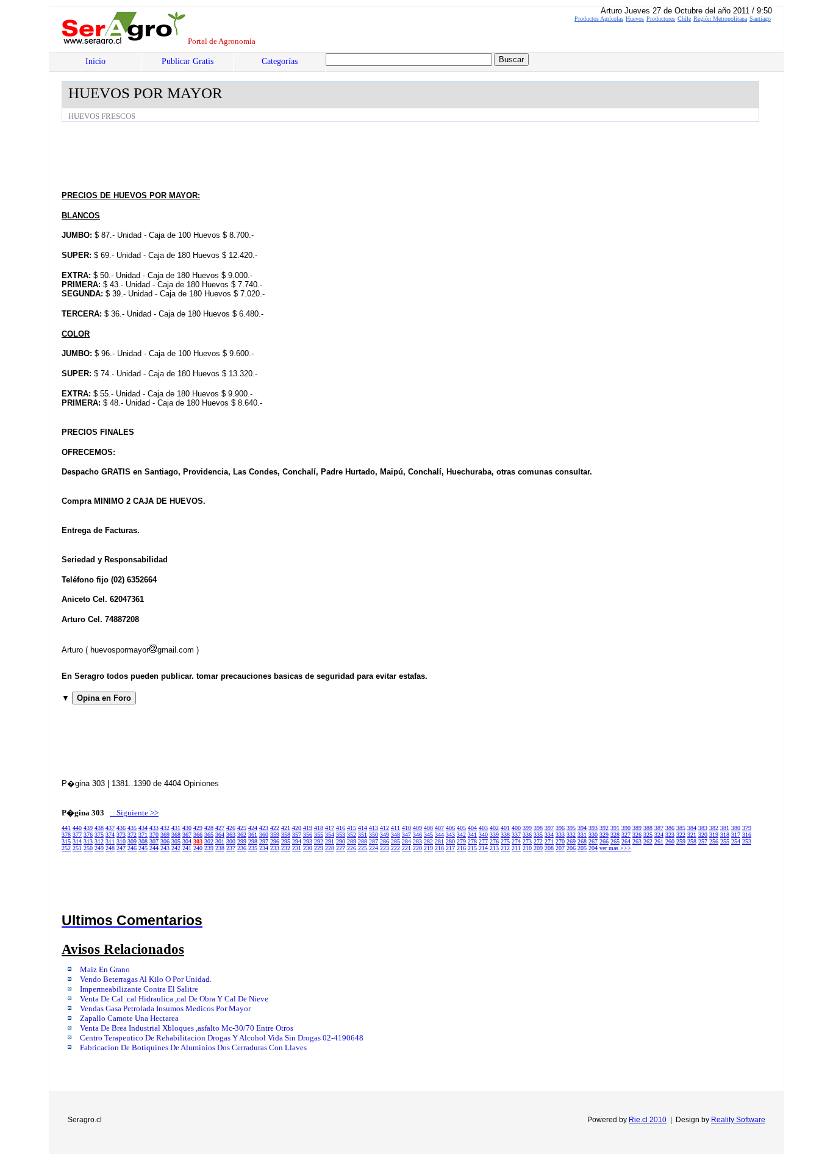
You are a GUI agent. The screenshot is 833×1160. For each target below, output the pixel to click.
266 (604, 841)
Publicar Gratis (187, 61)
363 (230, 834)
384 (691, 828)
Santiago (760, 18)
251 (77, 848)
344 (439, 834)
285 (395, 841)
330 (593, 834)
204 (593, 848)
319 (713, 834)
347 (406, 834)
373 (121, 834)
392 (604, 828)
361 (252, 834)
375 (99, 834)
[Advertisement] (284, 155)
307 (154, 841)
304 (186, 841)
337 (516, 834)
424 (252, 828)
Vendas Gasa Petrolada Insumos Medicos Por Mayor (165, 1008)
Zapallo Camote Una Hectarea (129, 1018)
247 (121, 848)
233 (274, 848)
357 (296, 834)
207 (560, 848)
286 (384, 841)
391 (615, 828)
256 (713, 841)
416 (340, 828)
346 (417, 834)
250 (88, 848)
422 (274, 828)
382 (713, 828)
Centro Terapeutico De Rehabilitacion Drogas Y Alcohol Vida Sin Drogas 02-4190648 (221, 1038)
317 (735, 834)
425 (241, 828)
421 (285, 828)
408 (428, 828)
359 (274, 834)
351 (362, 834)
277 (483, 841)
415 (351, 828)
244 (154, 848)
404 (472, 828)
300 (230, 841)
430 (186, 828)
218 (439, 848)
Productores (660, 18)
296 (274, 841)
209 (538, 848)
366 (197, 834)
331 (582, 834)
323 (669, 834)
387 (658, 828)
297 (263, 841)
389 (637, 828)
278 (472, 841)
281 (439, 841)
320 (702, 834)
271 (549, 841)
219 (428, 848)
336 (527, 834)
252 (66, 848)
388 (647, 828)
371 (143, 834)
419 (307, 828)
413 (373, 828)
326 (637, 834)
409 (417, 828)
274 (516, 841)
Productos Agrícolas (598, 18)
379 (746, 828)
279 (461, 841)
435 (132, 828)
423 (263, 828)
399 (527, 828)
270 (560, 841)
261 (658, 841)
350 (373, 834)
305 (176, 841)
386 (669, 828)
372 (132, 834)
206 (571, 848)
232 (285, 848)
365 (208, 834)
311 (110, 841)
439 (88, 828)
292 (318, 841)
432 (165, 828)
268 (582, 841)
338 (505, 834)
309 (132, 841)
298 (252, 841)
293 (307, 841)
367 (186, 834)
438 (99, 828)
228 (329, 848)
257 (702, 841)
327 (626, 834)
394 (582, 828)
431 (176, 828)
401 (505, 828)
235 (252, 848)
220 (417, 848)
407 (439, 828)
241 (186, 848)
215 (472, 848)
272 (538, 841)
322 (680, 834)
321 (691, 834)
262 (647, 841)
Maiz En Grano (105, 969)
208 (549, 848)
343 (450, 834)
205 (582, 848)
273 (527, 841)
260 (669, 841)
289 (351, 841)
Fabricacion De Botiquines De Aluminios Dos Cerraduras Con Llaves (193, 1048)
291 (329, 841)
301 (219, 841)
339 (494, 834)
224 (373, 848)
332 (571, 834)
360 (263, 834)
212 (505, 848)
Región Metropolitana (720, 18)
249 (99, 848)
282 (428, 841)
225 (362, 848)
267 (593, 841)
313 (88, 841)
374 (110, 834)
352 (351, 834)
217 (450, 848)
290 (340, 841)
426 (230, 828)
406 (450, 828)
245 (143, 848)
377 (77, 834)
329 (604, 834)
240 (197, 848)
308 (143, 841)
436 (121, 828)
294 (296, 841)
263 (637, 841)
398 (538, 828)
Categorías (280, 61)
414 (362, 828)
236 (241, 848)
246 (132, 848)
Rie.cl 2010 (648, 1119)
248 (110, 848)
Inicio (95, 61)
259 (680, 841)
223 (384, 848)
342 (461, 834)
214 (483, 848)
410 (406, 828)
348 (395, 834)
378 (66, 834)
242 (176, 848)
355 (318, 834)
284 (406, 841)
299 (241, 841)
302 (208, 841)
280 (450, 841)
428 (208, 828)
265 (615, 841)
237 (230, 848)
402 (494, 828)
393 (593, 828)
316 (746, 834)
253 (746, 841)
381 (724, 828)
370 (154, 834)
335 (538, 834)
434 (143, 828)
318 (724, 834)
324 (658, 834)
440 (77, 828)
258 (691, 841)
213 (494, 848)
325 (647, 834)
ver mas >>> (615, 848)
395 (571, 828)
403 (483, 828)
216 (461, 848)
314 (77, 841)
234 (263, 848)
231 (296, 848)
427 (219, 828)
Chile (684, 18)
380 (735, 828)
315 (66, 841)
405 (461, 828)
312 (99, 841)
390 (626, 828)
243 (165, 848)
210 (527, 848)
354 (329, 834)
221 (406, 848)
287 (373, 841)
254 (735, 841)
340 (483, 834)
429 (197, 828)
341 (472, 834)
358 (285, 834)
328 (615, 834)
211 (516, 848)
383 (702, 828)
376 (88, 834)
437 (110, 828)
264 (626, 841)
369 (165, 834)
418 (318, 828)
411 (395, 828)
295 (285, 841)
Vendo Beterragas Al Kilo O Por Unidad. (146, 979)
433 (154, 828)
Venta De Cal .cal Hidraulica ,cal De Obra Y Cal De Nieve (174, 999)
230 (307, 848)
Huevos (635, 18)
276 (494, 841)
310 (121, 841)
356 (307, 834)
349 (384, 834)
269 (571, 841)
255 (724, 841)
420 (296, 828)
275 (505, 841)
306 (165, 841)
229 (318, 848)
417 (329, 828)
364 (219, 834)
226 (351, 848)
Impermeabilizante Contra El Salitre (139, 989)
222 (395, 848)
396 (560, 828)
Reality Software (738, 1119)
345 (428, 834)
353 (340, 834)
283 (417, 841)
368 (176, 834)
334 (549, 834)
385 (680, 828)
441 (66, 828)
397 (549, 828)
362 (241, 834)
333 (560, 834)
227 (340, 848)
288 (362, 841)
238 (219, 848)
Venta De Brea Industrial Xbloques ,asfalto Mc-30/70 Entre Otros (186, 1028)
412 (384, 828)
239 (208, 848)
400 (516, 828)
